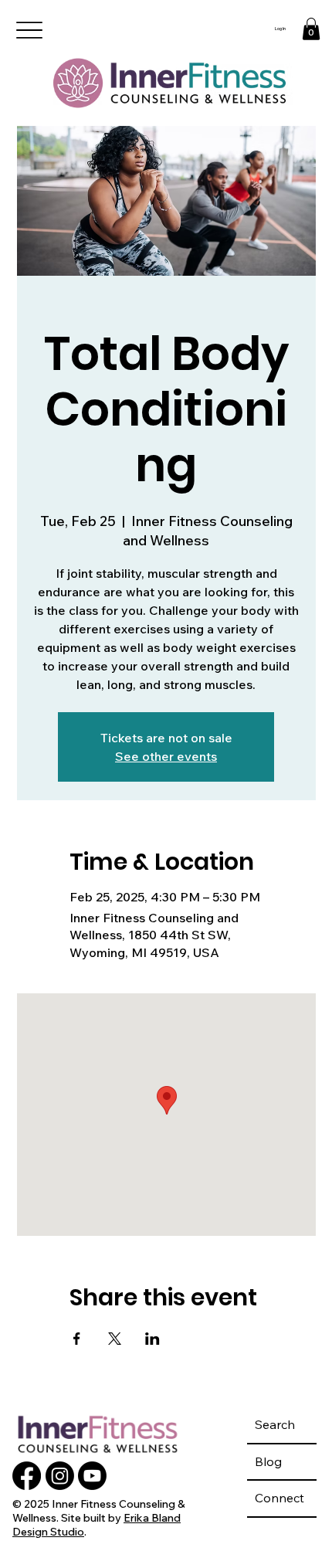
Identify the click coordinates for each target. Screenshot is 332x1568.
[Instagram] (60, 1475)
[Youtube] (92, 1475)
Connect (279, 1497)
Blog (268, 1461)
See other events (166, 756)
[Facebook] (26, 1475)
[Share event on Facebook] (76, 1338)
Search (275, 1424)
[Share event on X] (114, 1338)
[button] (311, 29)
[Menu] (29, 30)
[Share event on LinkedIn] (152, 1338)
